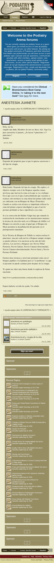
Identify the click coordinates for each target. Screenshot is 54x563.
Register (16, 76)
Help (32, 556)
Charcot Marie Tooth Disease (22, 397)
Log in (38, 76)
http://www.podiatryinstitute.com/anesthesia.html (23, 277)
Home (6, 17)
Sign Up (47, 129)
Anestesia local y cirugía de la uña (26, 337)
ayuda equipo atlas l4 (13, 109)
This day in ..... (17, 409)
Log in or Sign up (45, 17)
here (26, 95)
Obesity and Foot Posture (20, 454)
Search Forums (7, 20)
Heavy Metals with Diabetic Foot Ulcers (25, 499)
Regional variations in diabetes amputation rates (28, 416)
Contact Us (25, 556)
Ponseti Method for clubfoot (21, 505)
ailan (12, 331)
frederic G (14, 339)
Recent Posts (20, 20)
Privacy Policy (48, 556)
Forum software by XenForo (11, 560)
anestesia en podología (21, 321)
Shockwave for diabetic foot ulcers (23, 435)
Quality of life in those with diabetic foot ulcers (27, 448)
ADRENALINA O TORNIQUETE (36, 109)
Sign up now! (27, 351)
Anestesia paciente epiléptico (24, 329)
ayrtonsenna (16, 152)
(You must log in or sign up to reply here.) (39, 305)
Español (26, 323)
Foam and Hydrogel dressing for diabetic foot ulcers (29, 467)
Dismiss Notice (50, 87)
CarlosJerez (16, 178)
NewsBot (15, 387)
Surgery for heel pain (19, 429)
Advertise (38, 556)
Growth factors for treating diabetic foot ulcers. (27, 441)
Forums (15, 17)
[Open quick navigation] (51, 28)
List (15, 296)
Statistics (25, 17)
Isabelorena (16, 118)
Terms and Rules (36, 560)
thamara (13, 323)
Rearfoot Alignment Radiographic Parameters (27, 493)
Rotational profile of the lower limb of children (27, 486)
